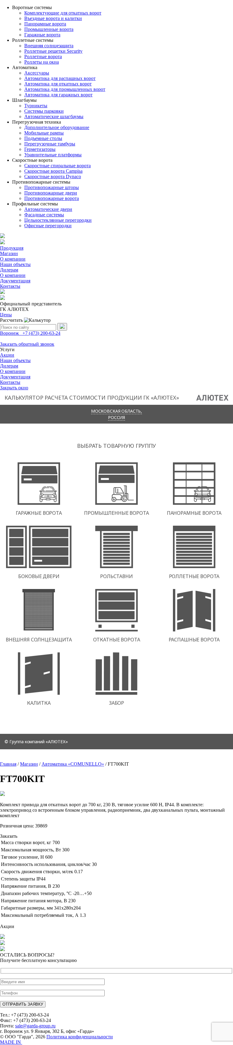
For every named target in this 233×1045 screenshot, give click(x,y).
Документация (15, 280)
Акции (7, 355)
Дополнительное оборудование (56, 127)
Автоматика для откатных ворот (58, 83)
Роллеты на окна (41, 62)
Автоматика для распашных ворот (60, 78)
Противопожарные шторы (51, 187)
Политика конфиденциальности (79, 1036)
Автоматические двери (48, 209)
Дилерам (9, 269)
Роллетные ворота (43, 56)
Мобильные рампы (44, 132)
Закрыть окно (14, 387)
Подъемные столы (43, 138)
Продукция (11, 248)
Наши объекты (15, 264)
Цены (6, 314)
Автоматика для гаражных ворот (58, 94)
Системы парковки (44, 111)
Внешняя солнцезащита (48, 45)
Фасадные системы (44, 214)
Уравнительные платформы (53, 154)
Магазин (9, 253)
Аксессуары (36, 72)
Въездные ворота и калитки (53, 18)
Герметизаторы (40, 149)
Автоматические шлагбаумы (53, 116)
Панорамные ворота (45, 23)
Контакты (10, 286)
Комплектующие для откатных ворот (62, 12)
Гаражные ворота (42, 34)
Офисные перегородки (48, 225)
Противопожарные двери (50, 192)
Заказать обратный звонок (27, 344)
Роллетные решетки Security (53, 51)
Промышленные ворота (48, 29)
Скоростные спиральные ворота (57, 165)
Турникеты (35, 105)
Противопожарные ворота (51, 198)
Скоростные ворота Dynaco (52, 176)
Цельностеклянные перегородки (58, 220)
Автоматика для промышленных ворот (64, 89)
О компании (12, 258)
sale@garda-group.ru (35, 1025)
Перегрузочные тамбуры (49, 143)
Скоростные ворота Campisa (53, 171)
